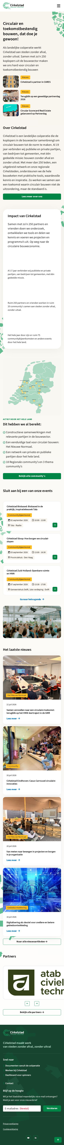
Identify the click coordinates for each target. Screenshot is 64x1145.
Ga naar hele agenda (30, 599)
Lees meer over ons (32, 196)
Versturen (52, 1108)
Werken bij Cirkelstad (16, 1070)
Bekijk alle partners (31, 1012)
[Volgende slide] (36, 1003)
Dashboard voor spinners (18, 1075)
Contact (9, 1083)
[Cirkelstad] (13, 5)
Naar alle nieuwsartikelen (31, 941)
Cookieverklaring (10, 1129)
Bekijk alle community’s (32, 476)
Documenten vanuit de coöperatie (22, 1065)
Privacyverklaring (10, 1123)
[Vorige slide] (27, 1003)
